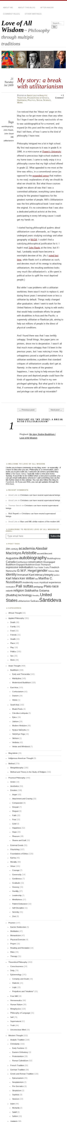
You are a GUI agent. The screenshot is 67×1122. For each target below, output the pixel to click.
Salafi (14, 1112)
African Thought (15, 613)
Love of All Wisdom (16, 26)
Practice (11, 923)
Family (13, 627)
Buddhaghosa (53, 558)
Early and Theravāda (21, 674)
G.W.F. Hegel (26, 570)
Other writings (33, 14)
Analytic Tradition (17, 1040)
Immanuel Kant (25, 574)
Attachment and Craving (22, 799)
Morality (13, 862)
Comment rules (11, 14)
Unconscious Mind (18, 1030)
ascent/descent (44, 553)
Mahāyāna (16, 678)
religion (18, 590)
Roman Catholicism (20, 1061)
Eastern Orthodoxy (20, 1052)
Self (11, 1017)
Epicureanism (18, 1078)
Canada (11, 561)
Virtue (12, 866)
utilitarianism (9, 141)
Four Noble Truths (41, 567)
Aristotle (29, 552)
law (36, 579)
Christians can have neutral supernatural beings (40, 495)
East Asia (14, 687)
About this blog (26, 7)
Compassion (17, 803)
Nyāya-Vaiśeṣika (19, 730)
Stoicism (15, 1099)
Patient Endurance (19, 904)
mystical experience (50, 582)
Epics (14, 717)
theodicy (36, 595)
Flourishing (14, 849)
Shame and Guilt (19, 840)
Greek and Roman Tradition (22, 1074)
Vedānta (15, 742)
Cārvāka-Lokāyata (20, 713)
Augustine (12, 558)
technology (25, 595)
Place (12, 643)
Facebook (10, 482)
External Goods (16, 845)
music (36, 582)
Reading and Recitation (20, 948)
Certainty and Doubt (20, 979)
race (55, 586)
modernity (28, 582)
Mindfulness (17, 899)
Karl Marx (12, 578)
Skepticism (16, 1091)
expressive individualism (19, 567)
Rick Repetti (13, 514)
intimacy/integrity (44, 574)
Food (12, 631)
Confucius (21, 562)
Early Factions (18, 1048)
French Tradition (17, 1065)
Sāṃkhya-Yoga (18, 734)
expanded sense (40, 175)
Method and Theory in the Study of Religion (28, 772)
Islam (12, 1104)
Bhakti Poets (17, 709)
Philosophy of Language (20, 1013)
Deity (12, 970)
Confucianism (18, 692)
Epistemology (15, 975)
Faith (14, 815)
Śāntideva (50, 600)
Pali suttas (24, 586)
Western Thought (15, 1035)
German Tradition (17, 1070)
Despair (15, 807)
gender (42, 570)
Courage (15, 870)
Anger (14, 794)
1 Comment (59, 96)
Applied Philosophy (16, 618)
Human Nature (16, 1004)
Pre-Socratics (18, 1086)
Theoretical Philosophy (17, 962)
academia (27, 548)
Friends (13, 635)
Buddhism (14, 670)
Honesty (15, 887)
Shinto (14, 700)
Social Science (43, 100)
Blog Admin (13, 753)
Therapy (13, 956)
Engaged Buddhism (25, 564)
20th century (12, 549)
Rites (12, 952)
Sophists (15, 1095)
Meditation (14, 931)
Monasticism (15, 935)
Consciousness (16, 966)
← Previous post (26, 410)
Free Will (14, 996)
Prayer (13, 944)
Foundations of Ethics (38, 98)
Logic (14, 987)
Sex (12, 656)
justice (56, 575)
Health (13, 639)
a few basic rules (18, 474)
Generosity (16, 875)
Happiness (22, 100)
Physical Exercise (17, 940)
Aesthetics (14, 786)
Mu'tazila (15, 1108)
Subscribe (55, 536)
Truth (12, 1025)
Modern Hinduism (19, 726)
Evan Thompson (43, 564)
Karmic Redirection (18, 927)
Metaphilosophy (16, 768)
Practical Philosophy (16, 778)
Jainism (15, 721)
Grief (14, 824)
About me (8, 7)
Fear (14, 819)
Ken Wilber (27, 578)
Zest (14, 916)
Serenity (15, 912)
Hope (14, 832)
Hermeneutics (16, 1000)
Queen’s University (51, 151)
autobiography (7, 126)
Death (12, 622)
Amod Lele (32, 95)
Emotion (13, 790)
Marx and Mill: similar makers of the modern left (39, 522)
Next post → (56, 410)
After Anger (47, 7)
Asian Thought (14, 666)
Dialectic (15, 983)
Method (11, 764)
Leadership (16, 895)
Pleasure (16, 836)
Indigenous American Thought (20, 758)
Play (12, 647)
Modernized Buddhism (21, 682)
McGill (34, 239)
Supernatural (15, 1021)
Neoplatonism (18, 1082)
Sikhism (15, 738)
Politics (31, 100)
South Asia (14, 705)
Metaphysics (15, 1009)
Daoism (15, 696)
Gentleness (17, 879)
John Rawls (8, 130)
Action (12, 782)
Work (20, 102)
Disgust (15, 811)
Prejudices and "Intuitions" (23, 991)
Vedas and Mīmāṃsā (21, 746)
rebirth (9, 590)
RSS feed (10, 484)
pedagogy (38, 586)
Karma (13, 858)
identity (11, 574)
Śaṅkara (34, 601)
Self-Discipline (18, 908)
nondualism (10, 587)
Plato (47, 586)
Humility (15, 891)
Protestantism (18, 1056)
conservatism (35, 562)
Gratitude (16, 883)
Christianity (15, 1044)
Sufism (15, 1116)
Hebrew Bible (53, 571)
